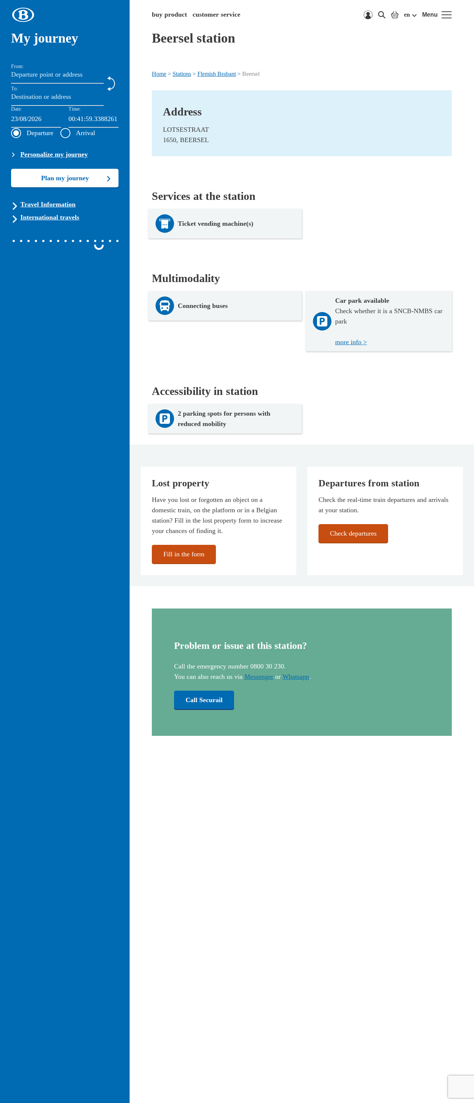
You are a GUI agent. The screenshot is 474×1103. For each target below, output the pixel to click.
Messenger (258, 676)
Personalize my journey (54, 154)
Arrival (85, 133)
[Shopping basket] (394, 14)
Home (159, 74)
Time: (75, 109)
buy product (169, 14)
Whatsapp (296, 676)
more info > (351, 342)
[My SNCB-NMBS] (368, 14)
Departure (40, 133)
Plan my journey (65, 178)
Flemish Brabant (216, 74)
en (407, 14)
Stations (182, 74)
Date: (16, 109)
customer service (216, 14)
